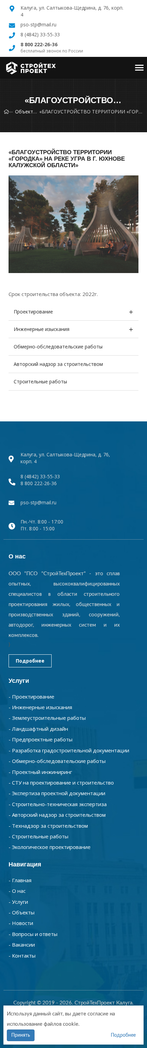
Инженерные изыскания (41, 329)
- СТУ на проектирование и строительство (61, 782)
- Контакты (22, 955)
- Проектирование (31, 696)
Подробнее (30, 660)
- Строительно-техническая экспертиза (58, 804)
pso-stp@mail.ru (38, 24)
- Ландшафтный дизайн (38, 728)
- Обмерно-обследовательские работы (57, 760)
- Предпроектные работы (40, 739)
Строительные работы (40, 381)
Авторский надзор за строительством (58, 364)
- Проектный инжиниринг (40, 771)
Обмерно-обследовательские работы (58, 346)
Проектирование (33, 311)
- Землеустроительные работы (47, 717)
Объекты (26, 111)
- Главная (20, 880)
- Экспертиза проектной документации (57, 793)
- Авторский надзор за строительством (57, 814)
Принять (20, 1035)
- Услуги (18, 901)
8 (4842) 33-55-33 (40, 34)
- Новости (21, 923)
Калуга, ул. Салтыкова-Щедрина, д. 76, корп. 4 (65, 458)
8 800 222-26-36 (39, 483)
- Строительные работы (38, 836)
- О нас (17, 890)
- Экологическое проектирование (50, 846)
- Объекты (22, 912)
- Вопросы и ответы (33, 933)
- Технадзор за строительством (48, 825)
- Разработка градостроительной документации (69, 750)
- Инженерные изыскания (40, 707)
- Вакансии (22, 944)
